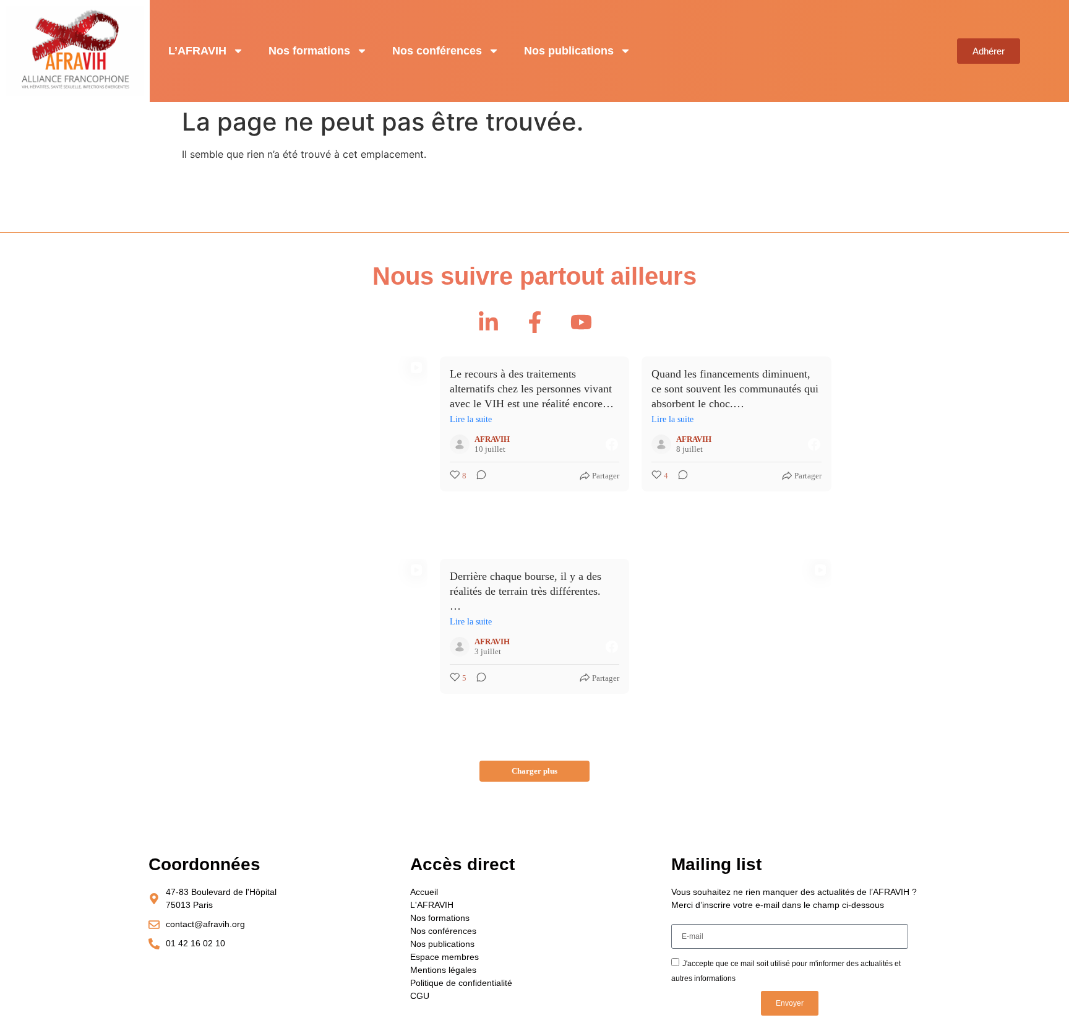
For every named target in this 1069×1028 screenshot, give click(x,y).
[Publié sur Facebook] (611, 444)
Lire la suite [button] (471, 419)
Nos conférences (437, 51)
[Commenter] (477, 476)
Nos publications (569, 51)
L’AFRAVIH (197, 51)
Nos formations (309, 51)
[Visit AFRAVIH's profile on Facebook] (460, 444)
